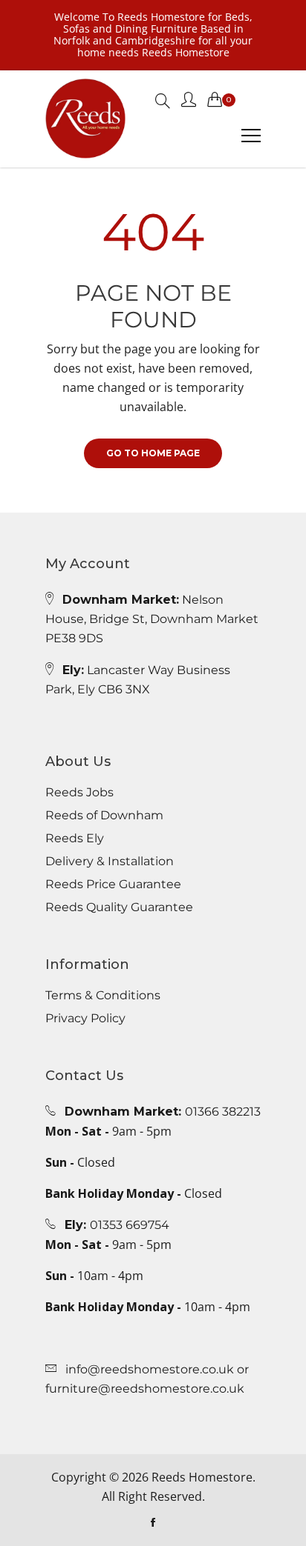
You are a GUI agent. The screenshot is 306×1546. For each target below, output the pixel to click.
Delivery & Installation (109, 861)
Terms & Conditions (102, 996)
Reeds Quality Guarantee (119, 907)
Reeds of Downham (104, 816)
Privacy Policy (85, 1018)
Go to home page (153, 453)
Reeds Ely (74, 838)
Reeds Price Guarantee (113, 884)
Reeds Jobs (79, 793)
